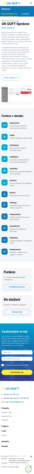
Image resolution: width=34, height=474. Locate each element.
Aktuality (5, 441)
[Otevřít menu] (30, 3)
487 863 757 (24, 398)
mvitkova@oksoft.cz (16, 402)
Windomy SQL (7, 412)
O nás (4, 431)
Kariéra (4, 435)
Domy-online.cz (8, 28)
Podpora (5, 426)
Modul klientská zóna (9, 14)
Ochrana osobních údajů (10, 467)
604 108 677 (14, 398)
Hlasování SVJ (7, 416)
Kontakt (5, 446)
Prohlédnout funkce (17, 287)
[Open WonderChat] (28, 469)
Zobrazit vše (17, 312)
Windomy (6, 9)
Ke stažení (25, 14)
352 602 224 (14, 394)
